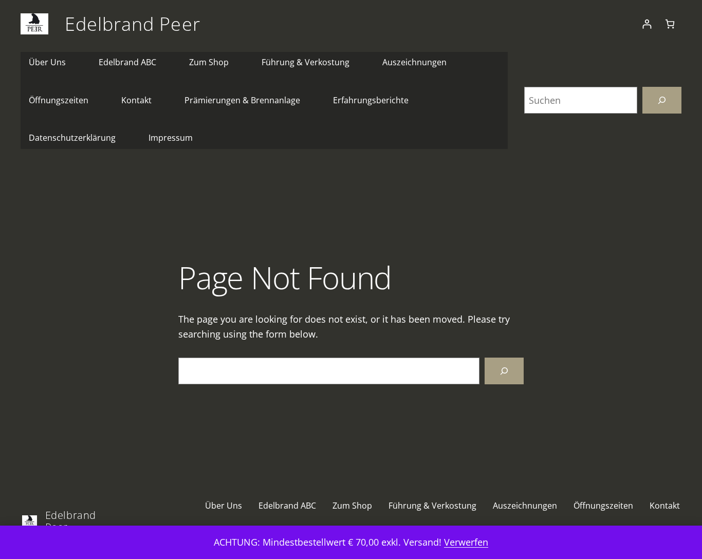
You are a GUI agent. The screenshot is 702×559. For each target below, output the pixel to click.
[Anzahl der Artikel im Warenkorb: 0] (669, 23)
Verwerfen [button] (466, 542)
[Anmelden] (646, 23)
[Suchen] (661, 100)
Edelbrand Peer (132, 23)
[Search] (504, 371)
